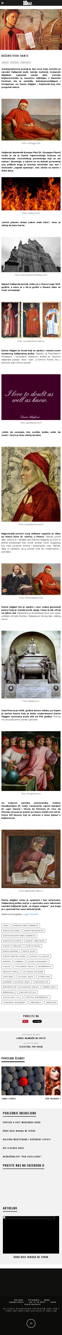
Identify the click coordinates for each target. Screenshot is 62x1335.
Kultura (14, 62)
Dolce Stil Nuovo (39, 956)
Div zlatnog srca (13, 1147)
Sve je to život (37, 1302)
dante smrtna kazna (14, 956)
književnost (44, 966)
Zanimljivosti (16, 1302)
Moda (47, 1300)
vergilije (51, 1002)
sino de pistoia (27, 992)
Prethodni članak (31, 1035)
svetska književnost (37, 997)
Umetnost (25, 62)
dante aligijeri (11, 930)
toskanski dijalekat (14, 1002)
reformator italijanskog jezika (21, 987)
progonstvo (41, 982)
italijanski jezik (24, 966)
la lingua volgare (33, 971)
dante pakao (33, 946)
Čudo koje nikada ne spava (19, 1130)
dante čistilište (12, 941)
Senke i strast (9, 1098)
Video (53, 1302)
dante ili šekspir (12, 946)
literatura (44, 976)
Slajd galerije (33, 1304)
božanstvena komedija (25, 925)
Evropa (7, 961)
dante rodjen (10, 951)
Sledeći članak (31, 1043)
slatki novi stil (12, 997)
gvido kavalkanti (38, 961)
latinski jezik (25, 976)
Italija (7, 966)
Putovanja (34, 1300)
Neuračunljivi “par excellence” (22, 1156)
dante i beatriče (35, 941)
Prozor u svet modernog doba (22, 1122)
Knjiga (5, 62)
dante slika (29, 951)
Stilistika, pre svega (31, 1046)
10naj (6, 925)
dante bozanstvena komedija (19, 935)
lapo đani (8, 976)
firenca (19, 961)
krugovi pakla (11, 971)
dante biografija (33, 930)
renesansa (8, 992)
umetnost (35, 1002)
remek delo (50, 987)
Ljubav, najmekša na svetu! (31, 1038)
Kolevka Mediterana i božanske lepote (27, 1139)
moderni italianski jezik (16, 982)
